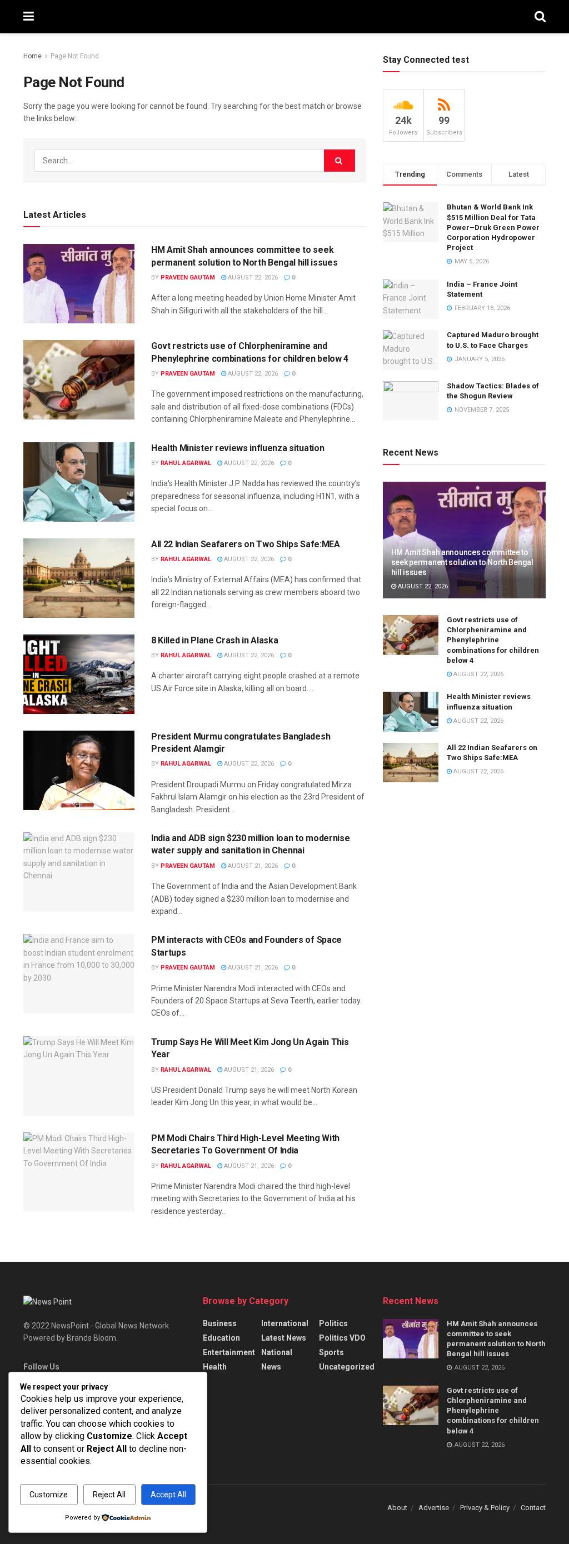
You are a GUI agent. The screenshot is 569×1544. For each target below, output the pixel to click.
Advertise (433, 1507)
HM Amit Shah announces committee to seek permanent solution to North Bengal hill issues (462, 562)
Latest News (283, 1337)
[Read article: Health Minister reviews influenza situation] (78, 482)
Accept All (168, 1494)
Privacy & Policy (485, 1507)
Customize (48, 1494)
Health (215, 1366)
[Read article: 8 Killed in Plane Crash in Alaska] (78, 674)
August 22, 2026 (252, 277)
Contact (533, 1507)
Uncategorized (347, 1366)
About (397, 1507)
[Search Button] (540, 16)
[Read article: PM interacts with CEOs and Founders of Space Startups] (78, 973)
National (276, 1352)
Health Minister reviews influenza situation (237, 448)
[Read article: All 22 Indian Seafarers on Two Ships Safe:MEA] (78, 578)
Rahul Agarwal (186, 463)
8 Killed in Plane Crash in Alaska (214, 640)
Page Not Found (75, 56)
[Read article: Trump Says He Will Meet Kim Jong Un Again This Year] (78, 1076)
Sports (331, 1352)
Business (220, 1323)
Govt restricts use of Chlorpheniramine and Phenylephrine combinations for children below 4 (493, 640)
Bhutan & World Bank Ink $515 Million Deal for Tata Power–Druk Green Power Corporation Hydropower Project (493, 227)
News (271, 1366)
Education (221, 1337)
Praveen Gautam (188, 277)
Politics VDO (342, 1337)
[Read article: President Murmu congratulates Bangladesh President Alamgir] (78, 770)
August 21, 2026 (252, 866)
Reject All (109, 1494)
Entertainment (229, 1352)
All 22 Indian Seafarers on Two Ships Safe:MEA (245, 544)
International (284, 1323)
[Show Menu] (28, 16)
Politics (333, 1323)
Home (32, 56)
